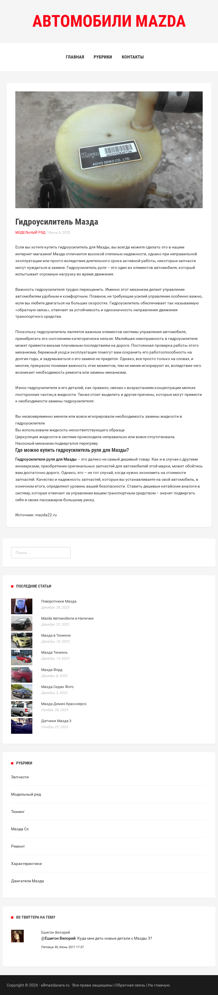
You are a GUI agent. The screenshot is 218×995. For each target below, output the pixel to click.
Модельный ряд (30, 233)
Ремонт (18, 846)
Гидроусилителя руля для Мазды (46, 459)
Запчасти (20, 777)
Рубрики (103, 57)
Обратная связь (130, 985)
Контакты (133, 57)
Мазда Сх (20, 829)
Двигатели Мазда (27, 881)
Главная (75, 57)
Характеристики (26, 863)
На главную (159, 985)
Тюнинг (18, 811)
